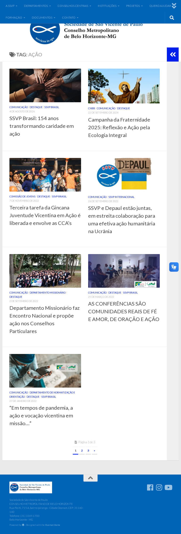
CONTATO (68, 17)
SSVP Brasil (51, 107)
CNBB (91, 108)
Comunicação (18, 107)
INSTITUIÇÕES (107, 6)
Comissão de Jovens (22, 196)
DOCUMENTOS (42, 17)
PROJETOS (133, 6)
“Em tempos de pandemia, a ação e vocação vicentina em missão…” (41, 415)
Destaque (36, 107)
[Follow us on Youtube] (168, 487)
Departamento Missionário (48, 292)
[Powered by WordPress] (23, 525)
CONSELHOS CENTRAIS (73, 6)
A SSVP (10, 6)
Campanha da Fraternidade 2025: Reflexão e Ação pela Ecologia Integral (119, 127)
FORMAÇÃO (14, 17)
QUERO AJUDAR (160, 6)
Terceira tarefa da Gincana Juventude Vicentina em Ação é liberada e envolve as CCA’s (45, 215)
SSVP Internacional (121, 197)
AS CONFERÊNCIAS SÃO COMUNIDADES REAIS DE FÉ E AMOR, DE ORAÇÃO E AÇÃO (123, 311)
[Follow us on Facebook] (150, 487)
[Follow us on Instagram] (159, 487)
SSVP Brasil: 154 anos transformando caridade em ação (41, 126)
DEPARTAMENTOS (36, 6)
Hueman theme (52, 524)
